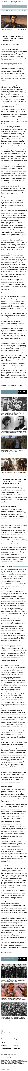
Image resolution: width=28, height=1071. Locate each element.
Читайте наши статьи (13, 392)
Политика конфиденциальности (8, 1057)
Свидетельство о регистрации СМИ (8, 1054)
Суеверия (17, 1042)
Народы (3, 1042)
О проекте (17, 1048)
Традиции (4, 1045)
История (3, 1039)
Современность (19, 1039)
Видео (16, 1045)
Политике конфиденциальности (9, 4)
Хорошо (15, 6)
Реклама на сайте (6, 1048)
